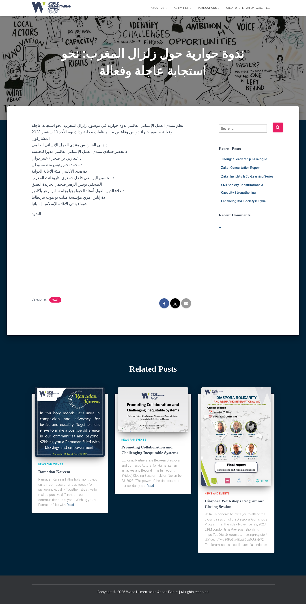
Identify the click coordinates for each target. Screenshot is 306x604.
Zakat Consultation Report (241, 167)
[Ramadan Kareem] (70, 421)
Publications (207, 7)
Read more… (75, 505)
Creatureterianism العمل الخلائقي (248, 7)
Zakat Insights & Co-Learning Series (247, 176)
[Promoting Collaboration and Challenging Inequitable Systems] (153, 409)
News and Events (50, 464)
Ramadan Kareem (54, 472)
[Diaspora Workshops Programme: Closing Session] (236, 436)
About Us (158, 7)
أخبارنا (55, 300)
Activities (181, 7)
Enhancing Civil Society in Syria (243, 201)
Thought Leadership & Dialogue (244, 159)
